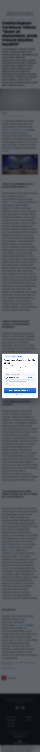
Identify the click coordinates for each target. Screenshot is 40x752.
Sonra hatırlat (20, 395)
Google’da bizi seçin (18, 390)
